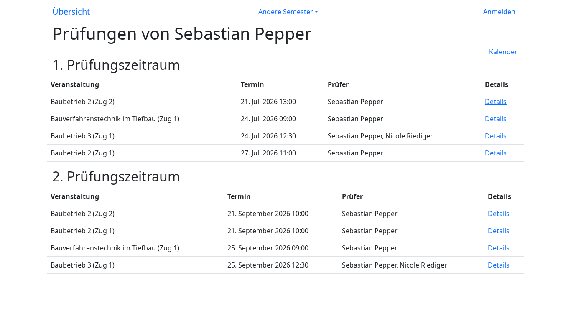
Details (496, 101)
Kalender (503, 51)
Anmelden (499, 11)
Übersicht (71, 11)
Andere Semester (285, 11)
